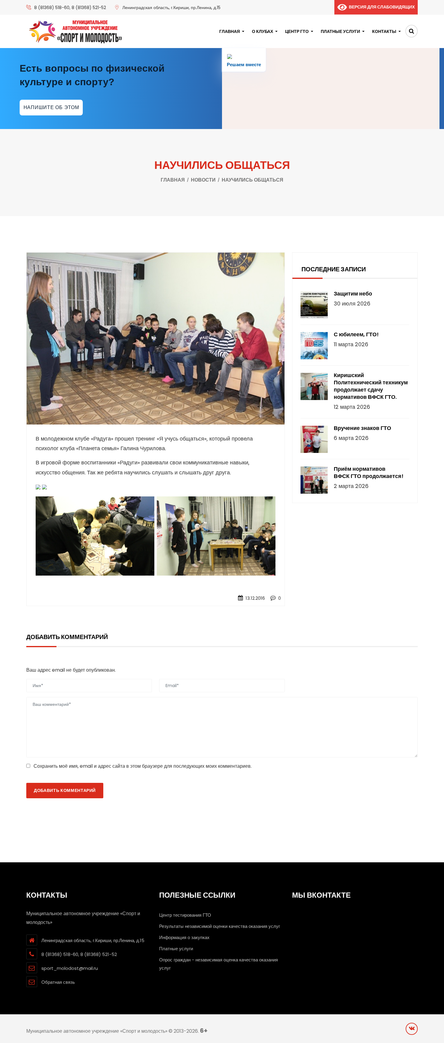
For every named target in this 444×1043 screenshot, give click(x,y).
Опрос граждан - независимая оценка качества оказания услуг (218, 964)
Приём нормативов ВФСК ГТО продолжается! (369, 472)
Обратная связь (58, 982)
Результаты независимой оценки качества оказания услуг (219, 926)
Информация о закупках (184, 937)
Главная (229, 31)
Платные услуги (340, 31)
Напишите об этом (51, 107)
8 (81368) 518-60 (51, 8)
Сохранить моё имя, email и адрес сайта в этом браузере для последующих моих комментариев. (143, 766)
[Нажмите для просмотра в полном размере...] (38, 487)
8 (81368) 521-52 (89, 8)
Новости (203, 179)
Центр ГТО (297, 31)
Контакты (384, 31)
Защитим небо (353, 293)
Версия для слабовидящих (381, 7)
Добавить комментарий (65, 790)
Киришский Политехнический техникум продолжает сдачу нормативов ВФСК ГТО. (371, 386)
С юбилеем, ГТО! (356, 334)
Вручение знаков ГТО (362, 428)
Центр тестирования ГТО (185, 915)
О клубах (262, 31)
